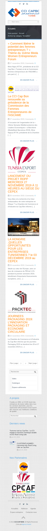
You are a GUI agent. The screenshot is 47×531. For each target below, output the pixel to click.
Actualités (14, 509)
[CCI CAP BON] (23, 13)
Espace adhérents (19, 387)
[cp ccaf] (23, 492)
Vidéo (14, 379)
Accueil (21, 33)
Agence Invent (26, 524)
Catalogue (16, 383)
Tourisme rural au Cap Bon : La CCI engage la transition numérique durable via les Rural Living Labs (23, 432)
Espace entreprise (16, 512)
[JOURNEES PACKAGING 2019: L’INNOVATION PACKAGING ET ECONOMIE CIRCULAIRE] (21, 312)
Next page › (33, 363)
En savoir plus (28, 80)
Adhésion (24, 509)
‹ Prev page (13, 363)
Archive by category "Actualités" (19, 36)
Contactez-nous (31, 512)
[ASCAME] (23, 467)
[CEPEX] (23, 479)
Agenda (33, 509)
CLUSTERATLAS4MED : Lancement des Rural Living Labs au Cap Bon (26, 445)
